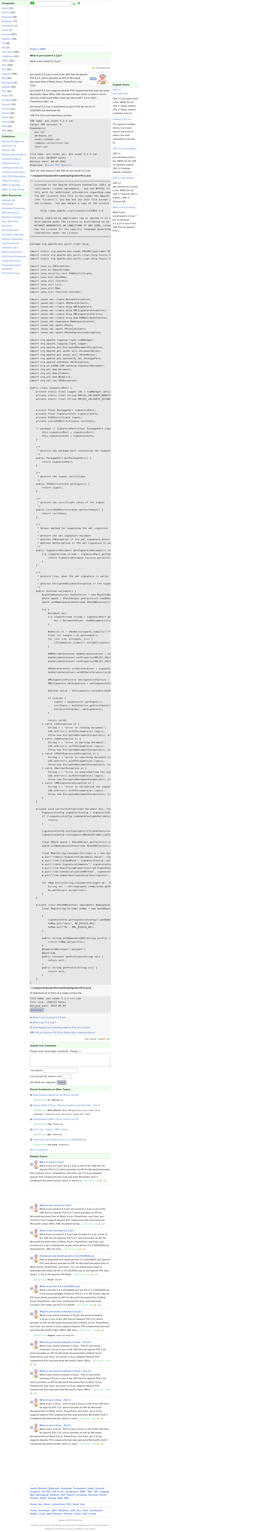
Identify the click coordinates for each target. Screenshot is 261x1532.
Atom (76, 1504)
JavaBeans (8, 56)
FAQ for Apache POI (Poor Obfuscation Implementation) (65, 1032)
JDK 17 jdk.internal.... (124, 178)
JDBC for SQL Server (13, 189)
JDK (4, 65)
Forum (92, 1514)
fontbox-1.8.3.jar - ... (124, 119)
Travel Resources (11, 261)
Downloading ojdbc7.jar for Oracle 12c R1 (56, 1119)
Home (33, 49)
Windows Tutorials (12, 217)
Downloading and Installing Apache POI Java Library (61, 1027)
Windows (63, 1510)
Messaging (8, 82)
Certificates (96, 1510)
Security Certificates (13, 234)
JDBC (5, 61)
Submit (61, 1082)
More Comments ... (40, 1150)
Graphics (7, 39)
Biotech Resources (12, 252)
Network (6, 87)
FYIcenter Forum (11, 273)
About (47, 1504)
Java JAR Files (10, 221)
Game (5, 30)
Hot (40, 1504)
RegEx (34, 1514)
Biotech (6, 12)
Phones (68, 1514)
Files (85, 1510)
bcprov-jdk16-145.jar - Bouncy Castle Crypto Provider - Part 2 (66, 1105)
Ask (82, 1504)
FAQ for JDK (8, 150)
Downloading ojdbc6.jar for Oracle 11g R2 (56, 1095)
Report (5, 95)
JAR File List (9, 146)
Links (42, 1514)
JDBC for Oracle (11, 181)
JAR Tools (7, 52)
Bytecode (7, 17)
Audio (5, 8)
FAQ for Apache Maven (14, 154)
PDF (4, 91)
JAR (72, 1510)
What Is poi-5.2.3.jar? (44, 1022)
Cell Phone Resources (14, 256)
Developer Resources (13, 208)
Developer (44, 1510)
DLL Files (7, 226)
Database (7, 21)
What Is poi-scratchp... (125, 207)
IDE (4, 47)
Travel (77, 1514)
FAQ (84, 1514)
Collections (58, 1504)
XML (4, 130)
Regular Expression (12, 239)
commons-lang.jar (11, 159)
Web (4, 126)
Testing (6, 122)
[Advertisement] (14, 316)
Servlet (6, 113)
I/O (3, 43)
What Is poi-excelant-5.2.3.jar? (49, 1017)
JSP (4, 69)
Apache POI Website (58, 165)
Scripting (7, 100)
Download (37, 1010)
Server (5, 109)
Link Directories (10, 243)
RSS (69, 1504)
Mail (4, 78)
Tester (33, 1510)
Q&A (49, 1514)
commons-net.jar (11, 163)
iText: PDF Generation (14, 176)
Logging (6, 74)
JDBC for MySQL (11, 185)
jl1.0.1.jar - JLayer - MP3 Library (50, 1129)
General (6, 34)
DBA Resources (10, 213)
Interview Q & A (10, 248)
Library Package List (13, 141)
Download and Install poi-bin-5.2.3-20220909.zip (59, 1139)
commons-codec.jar (12, 168)
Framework (8, 26)
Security (6, 104)
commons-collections (13, 172)
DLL (79, 1510)
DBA (54, 1510)
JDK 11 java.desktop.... (125, 148)
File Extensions (10, 230)
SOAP (5, 117)
